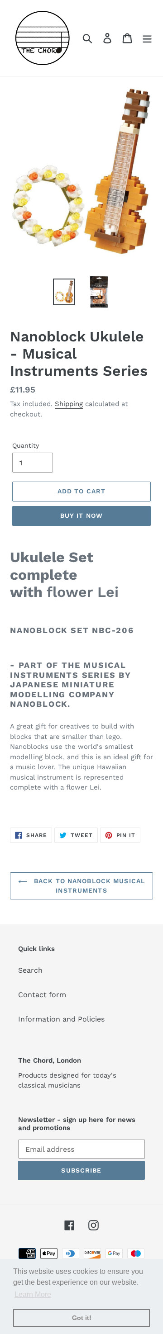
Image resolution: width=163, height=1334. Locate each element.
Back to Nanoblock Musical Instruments (88, 885)
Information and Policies (61, 1019)
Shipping (69, 404)
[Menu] (147, 38)
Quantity (25, 445)
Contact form (42, 994)
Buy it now (81, 515)
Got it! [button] (81, 1317)
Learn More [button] (32, 1294)
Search (30, 970)
